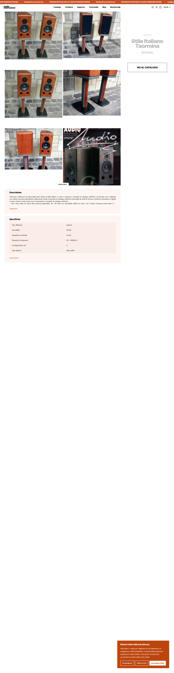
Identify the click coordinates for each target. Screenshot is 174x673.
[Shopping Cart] (160, 7)
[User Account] (156, 7)
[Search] (153, 7)
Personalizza (127, 663)
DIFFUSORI (147, 35)
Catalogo (57, 7)
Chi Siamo (69, 7)
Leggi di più (13, 209)
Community (93, 7)
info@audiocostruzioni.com (20, 2)
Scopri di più (13, 258)
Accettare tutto (157, 663)
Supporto (81, 7)
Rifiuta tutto (141, 663)
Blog (104, 7)
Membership (115, 7)
